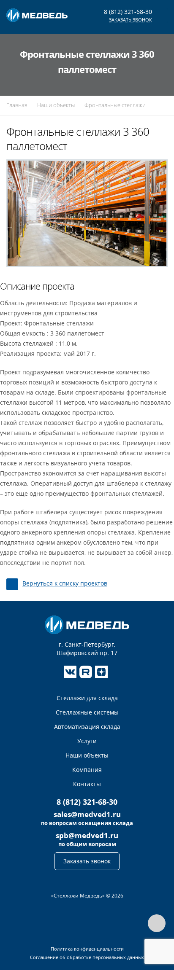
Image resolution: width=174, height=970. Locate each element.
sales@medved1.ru (87, 814)
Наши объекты (56, 105)
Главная (16, 105)
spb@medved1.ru (87, 835)
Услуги (87, 741)
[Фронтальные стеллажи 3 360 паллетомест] (87, 213)
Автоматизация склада (87, 727)
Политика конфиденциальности (87, 949)
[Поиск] (153, 48)
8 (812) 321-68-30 (128, 12)
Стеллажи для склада (87, 698)
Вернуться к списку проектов (64, 583)
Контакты (87, 784)
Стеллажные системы (87, 712)
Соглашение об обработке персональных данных (87, 957)
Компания (87, 770)
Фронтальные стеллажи (115, 105)
